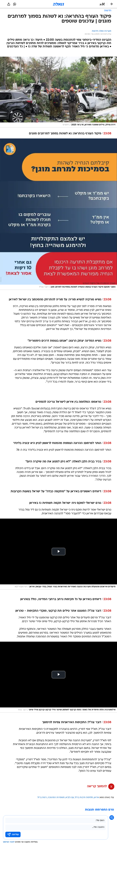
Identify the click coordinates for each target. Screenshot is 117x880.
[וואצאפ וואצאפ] (14, 4)
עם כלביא (70, 798)
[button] (102, 4)
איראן (96, 798)
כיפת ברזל (42, 798)
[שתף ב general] (8, 4)
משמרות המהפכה (56, 798)
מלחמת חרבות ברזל (84, 798)
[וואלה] (58, 4)
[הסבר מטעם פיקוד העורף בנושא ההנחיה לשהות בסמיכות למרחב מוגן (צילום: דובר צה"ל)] (58, 214)
